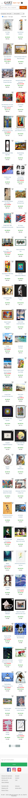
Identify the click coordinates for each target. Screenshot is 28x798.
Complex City (20, 493)
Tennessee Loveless (20, 636)
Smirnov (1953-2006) (7, 539)
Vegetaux (7, 275)
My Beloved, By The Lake (7, 130)
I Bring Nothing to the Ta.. (7, 686)
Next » (17, 746)
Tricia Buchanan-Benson (7, 515)
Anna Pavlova (7, 541)
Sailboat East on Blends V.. (20, 275)
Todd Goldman (7, 684)
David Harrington (7, 708)
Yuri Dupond (20, 201)
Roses (20, 662)
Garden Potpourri (20, 710)
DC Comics (20, 225)
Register (15, 2)
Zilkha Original (20, 370)
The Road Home (20, 203)
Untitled (7, 34)
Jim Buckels (20, 515)
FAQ (16, 780)
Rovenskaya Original (7, 491)
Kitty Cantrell (7, 611)
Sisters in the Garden (20, 541)
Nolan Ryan (7, 710)
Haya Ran (7, 467)
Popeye (7, 346)
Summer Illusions (7, 372)
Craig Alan (7, 442)
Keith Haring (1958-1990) (7, 153)
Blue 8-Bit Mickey (20, 637)
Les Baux (20, 396)
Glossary (17, 786)
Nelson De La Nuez (20, 611)
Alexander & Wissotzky (20, 80)
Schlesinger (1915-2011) (21, 491)
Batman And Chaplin (7, 493)
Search (23, 7)
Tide (20, 251)
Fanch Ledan (20, 322)
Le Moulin (21, 517)
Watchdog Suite (20, 179)
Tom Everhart (20, 177)
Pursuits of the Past (7, 82)
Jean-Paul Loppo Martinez (7, 201)
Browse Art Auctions (7, 775)
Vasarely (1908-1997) (7, 418)
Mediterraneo (20, 468)
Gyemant (7, 420)
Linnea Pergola (20, 418)
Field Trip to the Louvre (20, 613)
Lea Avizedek (20, 104)
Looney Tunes (7, 394)
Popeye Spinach (7, 348)
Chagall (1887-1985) (7, 225)
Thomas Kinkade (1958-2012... (20, 56)
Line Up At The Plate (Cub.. (7, 396)
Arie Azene (7, 587)
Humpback (20, 734)
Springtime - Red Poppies (7, 106)
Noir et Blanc (7, 203)
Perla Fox (20, 660)
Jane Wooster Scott (7, 80)
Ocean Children (7, 565)
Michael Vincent (20, 539)
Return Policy (4, 790)
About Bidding (5, 782)
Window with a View (7, 251)
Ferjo (7, 249)
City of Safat (20, 372)
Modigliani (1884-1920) (20, 128)
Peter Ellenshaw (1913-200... (7, 104)
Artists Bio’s (18, 788)
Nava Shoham (20, 32)
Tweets (20, 420)
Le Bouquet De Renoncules (7, 227)
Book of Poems (7, 58)
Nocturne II (20, 82)
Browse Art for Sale (7, 778)
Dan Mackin (20, 346)
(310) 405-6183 (8, 4)
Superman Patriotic (21, 227)
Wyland (7, 563)
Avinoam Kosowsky (7, 297)
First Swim (20, 348)
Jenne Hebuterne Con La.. (20, 130)
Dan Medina (20, 297)
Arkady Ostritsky (7, 636)
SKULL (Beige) (20, 444)
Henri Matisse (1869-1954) (7, 273)
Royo (20, 467)
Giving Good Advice (7, 517)
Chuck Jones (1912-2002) (20, 587)
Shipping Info (4, 788)
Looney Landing (20, 589)
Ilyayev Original (7, 322)
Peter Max (20, 273)
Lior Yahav (7, 32)
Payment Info (4, 786)
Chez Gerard (7, 637)
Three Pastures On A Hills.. (7, 662)
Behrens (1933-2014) (7, 128)
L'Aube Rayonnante (20, 323)
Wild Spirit (7, 613)
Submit (14, 764)
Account (17, 775)
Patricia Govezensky (20, 249)
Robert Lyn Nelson (7, 370)
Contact (17, 778)
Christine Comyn (7, 177)
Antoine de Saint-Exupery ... (20, 563)
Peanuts (7, 732)
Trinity (20, 299)
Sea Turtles (20, 686)
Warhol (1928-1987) (20, 442)
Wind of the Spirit (20, 58)
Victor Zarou (20, 394)
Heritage (7, 734)
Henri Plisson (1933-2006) (20, 708)
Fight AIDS (7, 154)
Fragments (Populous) (7, 444)
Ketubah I (20, 34)
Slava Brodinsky (20, 153)
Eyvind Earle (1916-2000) (7, 660)
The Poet (20, 565)
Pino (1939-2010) (7, 56)
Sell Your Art (5, 780)
